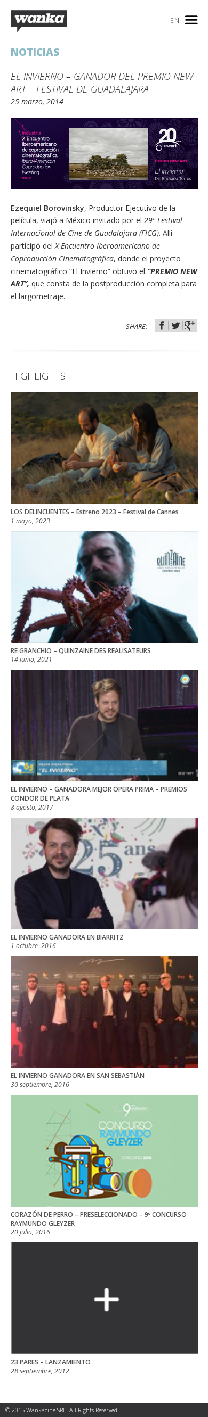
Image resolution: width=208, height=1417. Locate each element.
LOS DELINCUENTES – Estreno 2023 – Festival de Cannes (95, 516)
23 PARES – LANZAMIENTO (51, 1366)
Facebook (162, 325)
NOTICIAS (35, 52)
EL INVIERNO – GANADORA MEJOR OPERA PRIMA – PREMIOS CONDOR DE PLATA (99, 798)
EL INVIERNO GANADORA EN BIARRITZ (67, 942)
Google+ (189, 325)
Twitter (176, 325)
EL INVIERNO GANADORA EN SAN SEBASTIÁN (78, 1080)
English (175, 20)
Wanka (39, 21)
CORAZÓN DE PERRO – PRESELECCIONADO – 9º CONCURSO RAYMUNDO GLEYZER (99, 1223)
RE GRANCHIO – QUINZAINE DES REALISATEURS (81, 655)
